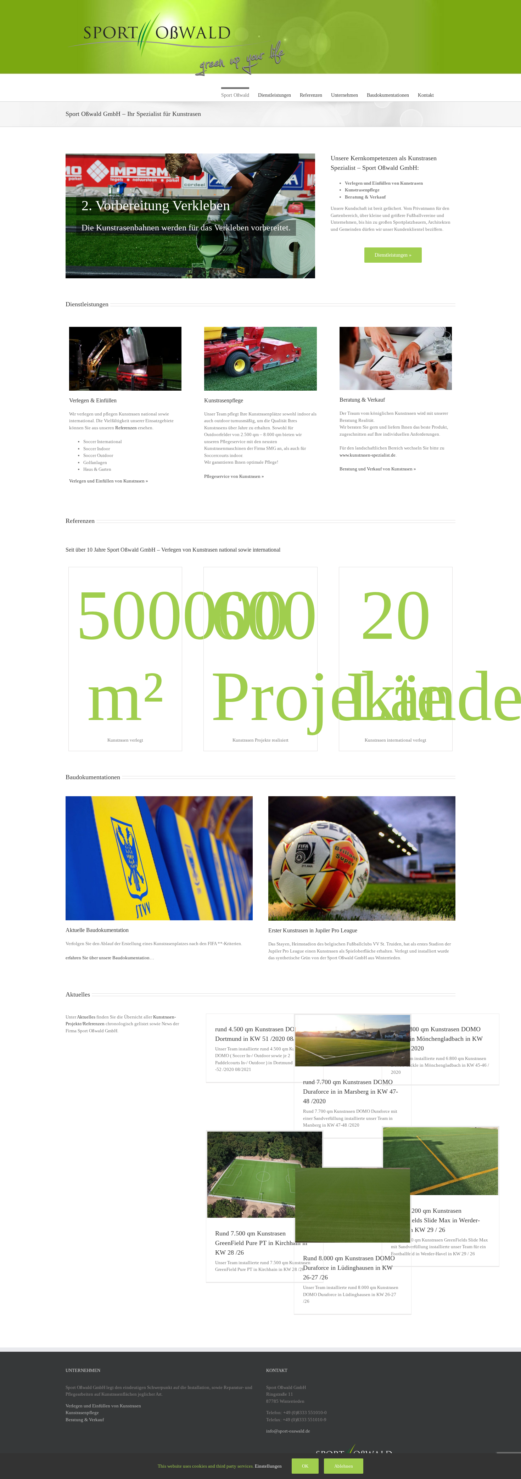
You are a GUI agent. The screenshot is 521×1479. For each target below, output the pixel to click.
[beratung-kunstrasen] (396, 329)
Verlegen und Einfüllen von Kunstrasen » (108, 481)
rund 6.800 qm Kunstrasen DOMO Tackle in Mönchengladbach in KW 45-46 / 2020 (437, 1039)
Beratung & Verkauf (362, 400)
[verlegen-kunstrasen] (125, 329)
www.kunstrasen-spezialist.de (368, 455)
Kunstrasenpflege (223, 400)
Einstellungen (269, 1466)
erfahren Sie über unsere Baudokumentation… (110, 957)
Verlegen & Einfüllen (93, 400)
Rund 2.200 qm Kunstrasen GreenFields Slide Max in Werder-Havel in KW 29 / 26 (435, 1220)
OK (305, 1466)
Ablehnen (343, 1466)
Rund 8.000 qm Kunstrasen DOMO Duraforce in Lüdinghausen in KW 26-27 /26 (349, 1268)
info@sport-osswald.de (288, 1431)
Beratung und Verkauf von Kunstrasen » (378, 468)
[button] (445, 94)
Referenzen (126, 427)
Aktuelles (86, 1017)
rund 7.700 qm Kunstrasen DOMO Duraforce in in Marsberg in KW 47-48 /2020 (350, 1091)
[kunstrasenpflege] (260, 329)
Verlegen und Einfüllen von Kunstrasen (103, 1405)
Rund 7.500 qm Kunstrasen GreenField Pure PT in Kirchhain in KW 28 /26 (261, 1243)
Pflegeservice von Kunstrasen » (234, 476)
